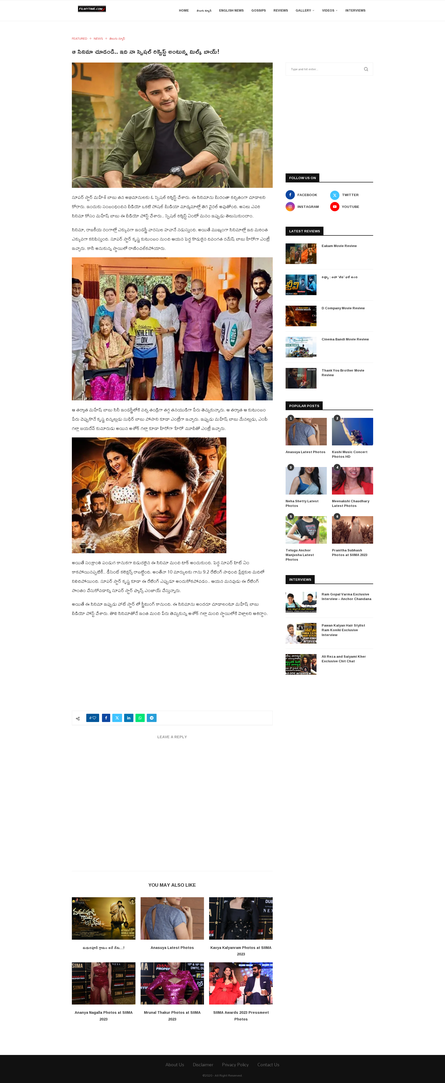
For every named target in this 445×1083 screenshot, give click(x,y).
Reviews (280, 10)
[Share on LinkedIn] (128, 718)
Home (184, 10)
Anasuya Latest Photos (172, 947)
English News (231, 10)
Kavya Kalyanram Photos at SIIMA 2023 (240, 951)
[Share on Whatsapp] (140, 718)
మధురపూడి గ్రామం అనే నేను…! (103, 947)
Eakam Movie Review (339, 245)
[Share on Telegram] (152, 718)
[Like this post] (94, 718)
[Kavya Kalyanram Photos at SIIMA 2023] (241, 918)
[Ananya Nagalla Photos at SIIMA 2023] (103, 983)
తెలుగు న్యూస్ (203, 10)
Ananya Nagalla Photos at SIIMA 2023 (104, 1016)
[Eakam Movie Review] (301, 253)
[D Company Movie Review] (301, 316)
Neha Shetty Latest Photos (302, 503)
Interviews (355, 10)
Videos (328, 10)
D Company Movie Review (343, 308)
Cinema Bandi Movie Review (345, 339)
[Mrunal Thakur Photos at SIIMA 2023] (172, 983)
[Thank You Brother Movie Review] (301, 378)
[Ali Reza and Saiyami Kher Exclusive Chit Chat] (301, 664)
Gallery (303, 10)
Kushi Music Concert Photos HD (349, 454)
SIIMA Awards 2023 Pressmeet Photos (241, 1016)
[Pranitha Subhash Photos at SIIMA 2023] (352, 530)
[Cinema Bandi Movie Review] (301, 347)
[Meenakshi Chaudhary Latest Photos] (352, 481)
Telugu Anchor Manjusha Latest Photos (300, 555)
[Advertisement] (172, 667)
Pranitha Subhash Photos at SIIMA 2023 (349, 552)
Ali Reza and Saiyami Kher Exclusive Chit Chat (344, 658)
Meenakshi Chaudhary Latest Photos (350, 503)
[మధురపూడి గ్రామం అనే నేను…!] (103, 918)
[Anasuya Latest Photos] (172, 918)
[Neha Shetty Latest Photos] (306, 481)
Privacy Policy (235, 1064)
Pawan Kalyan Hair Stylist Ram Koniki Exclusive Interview (343, 630)
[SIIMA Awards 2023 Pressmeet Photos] (241, 983)
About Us (175, 1064)
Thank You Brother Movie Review (343, 372)
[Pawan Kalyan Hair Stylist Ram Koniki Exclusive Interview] (301, 633)
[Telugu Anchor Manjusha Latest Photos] (306, 530)
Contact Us (268, 1064)
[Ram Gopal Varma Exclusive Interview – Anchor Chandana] (301, 602)
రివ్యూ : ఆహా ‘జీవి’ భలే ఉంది (340, 277)
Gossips (258, 10)
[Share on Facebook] (106, 718)
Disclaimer (203, 1064)
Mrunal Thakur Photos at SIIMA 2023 (172, 1016)
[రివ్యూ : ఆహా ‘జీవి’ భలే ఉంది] (301, 285)
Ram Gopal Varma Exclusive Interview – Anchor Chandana (346, 596)
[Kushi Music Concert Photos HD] (352, 431)
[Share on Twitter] (117, 718)
